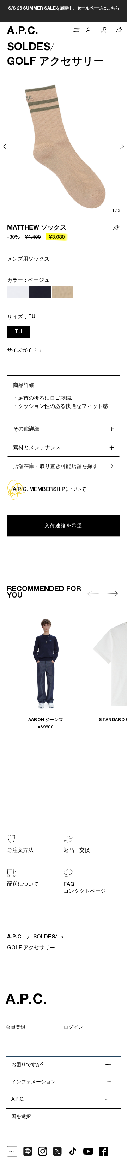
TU (18, 332)
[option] (63, 146)
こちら (113, 8)
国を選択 (21, 1117)
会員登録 (15, 1027)
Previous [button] (5, 147)
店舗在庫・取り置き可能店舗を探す (55, 466)
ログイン (73, 1027)
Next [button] (122, 147)
